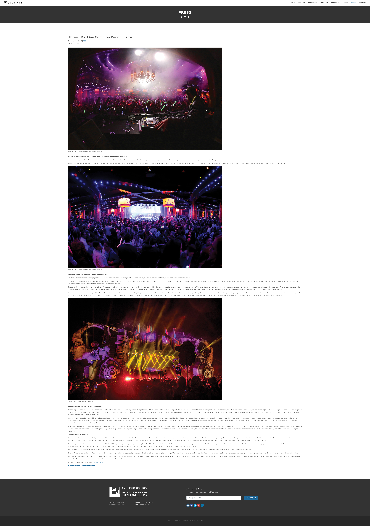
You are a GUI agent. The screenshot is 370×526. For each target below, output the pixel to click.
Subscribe (251, 498)
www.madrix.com (100, 462)
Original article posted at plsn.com (81, 466)
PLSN (85, 41)
